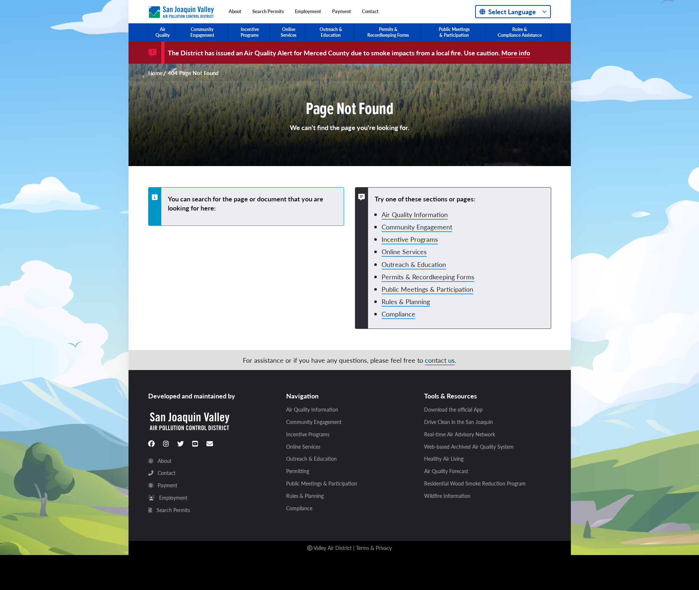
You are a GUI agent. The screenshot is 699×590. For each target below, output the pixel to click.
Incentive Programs (410, 239)
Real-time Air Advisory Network (459, 434)
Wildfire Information (447, 496)
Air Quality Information (415, 214)
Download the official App (453, 410)
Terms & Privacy (374, 547)
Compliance (398, 313)
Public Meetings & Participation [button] (454, 32)
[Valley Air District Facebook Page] (151, 443)
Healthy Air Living (443, 459)
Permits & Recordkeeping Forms (428, 276)
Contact (370, 11)
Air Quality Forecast (446, 471)
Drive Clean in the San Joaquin (458, 422)
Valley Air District (332, 547)
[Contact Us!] (209, 443)
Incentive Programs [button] (250, 32)
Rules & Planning (406, 301)
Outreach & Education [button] (331, 32)
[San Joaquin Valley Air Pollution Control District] (181, 10)
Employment (308, 11)
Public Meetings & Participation (427, 289)
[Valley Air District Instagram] (166, 443)
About (235, 11)
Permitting (297, 471)
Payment (341, 11)
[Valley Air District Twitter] (180, 443)
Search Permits (268, 11)
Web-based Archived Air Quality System (469, 447)
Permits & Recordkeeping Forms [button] (388, 32)
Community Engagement (417, 226)
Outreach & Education (414, 264)
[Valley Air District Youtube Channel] (195, 443)
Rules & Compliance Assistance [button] (520, 32)
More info (515, 52)
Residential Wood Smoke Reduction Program (475, 484)
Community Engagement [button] (202, 32)
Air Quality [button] (162, 32)
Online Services (404, 251)
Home (155, 73)
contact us (440, 360)
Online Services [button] (288, 32)
